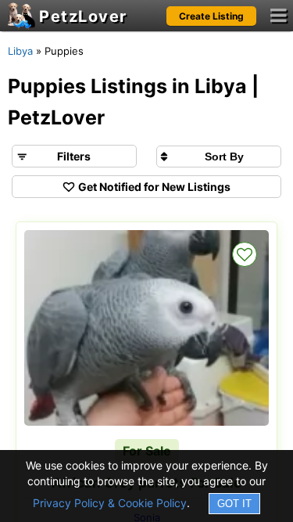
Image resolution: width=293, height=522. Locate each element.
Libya (20, 51)
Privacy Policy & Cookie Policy (110, 502)
